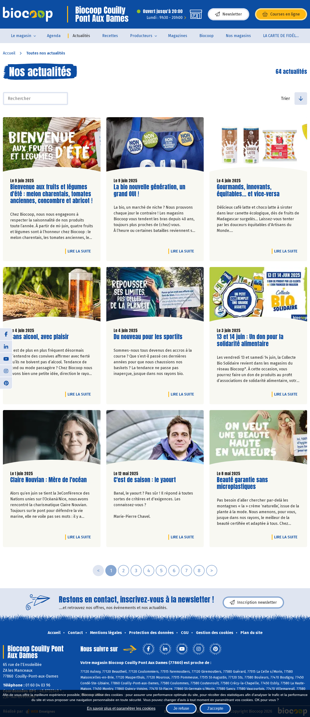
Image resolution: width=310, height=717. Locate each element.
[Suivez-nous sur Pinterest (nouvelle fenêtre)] (6, 383)
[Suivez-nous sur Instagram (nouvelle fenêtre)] (6, 371)
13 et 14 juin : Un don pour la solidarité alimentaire (250, 340)
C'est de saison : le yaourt (145, 479)
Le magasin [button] (21, 35)
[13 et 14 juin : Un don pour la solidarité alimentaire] (258, 295)
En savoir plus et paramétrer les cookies (121, 708)
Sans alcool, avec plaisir (39, 336)
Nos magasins (238, 35)
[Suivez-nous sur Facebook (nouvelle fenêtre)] (6, 334)
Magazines (177, 35)
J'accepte (215, 708)
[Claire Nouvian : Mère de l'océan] (52, 438)
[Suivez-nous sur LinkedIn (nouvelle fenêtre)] (6, 346)
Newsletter (232, 14)
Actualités (81, 35)
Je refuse (181, 708)
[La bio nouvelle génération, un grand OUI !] (155, 145)
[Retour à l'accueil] (28, 14)
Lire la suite (80, 251)
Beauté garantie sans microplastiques (244, 483)
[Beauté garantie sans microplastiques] (258, 438)
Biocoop (206, 35)
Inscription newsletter (257, 602)
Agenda (54, 35)
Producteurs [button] (141, 35)
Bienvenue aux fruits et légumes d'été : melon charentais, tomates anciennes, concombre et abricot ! (51, 193)
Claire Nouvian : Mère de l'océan (48, 479)
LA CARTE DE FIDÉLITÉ (282, 35)
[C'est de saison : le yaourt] (155, 438)
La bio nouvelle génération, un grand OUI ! (149, 190)
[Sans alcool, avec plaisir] (52, 295)
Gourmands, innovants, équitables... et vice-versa (248, 190)
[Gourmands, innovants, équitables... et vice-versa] (258, 145)
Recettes (110, 35)
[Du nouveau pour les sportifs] (155, 295)
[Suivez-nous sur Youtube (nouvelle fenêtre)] (6, 358)
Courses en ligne (285, 14)
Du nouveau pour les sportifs (148, 336)
